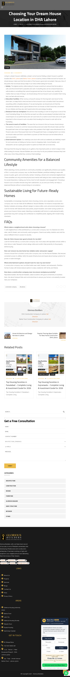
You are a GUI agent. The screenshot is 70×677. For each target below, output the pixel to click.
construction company (11, 287)
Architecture (10, 481)
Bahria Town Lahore (29, 78)
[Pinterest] (61, 286)
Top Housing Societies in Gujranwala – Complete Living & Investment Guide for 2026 (51, 385)
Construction (11, 374)
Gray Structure (11, 506)
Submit (10, 466)
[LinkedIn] (64, 286)
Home (15, 24)
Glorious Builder (12, 501)
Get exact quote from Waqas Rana (55, 665)
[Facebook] (57, 286)
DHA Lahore (16, 78)
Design (8, 491)
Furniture (9, 496)
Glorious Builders (21, 378)
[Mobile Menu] (2, 7)
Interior (9, 511)
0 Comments (17, 73)
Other (7, 68)
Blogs (21, 24)
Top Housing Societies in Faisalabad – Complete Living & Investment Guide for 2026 (18, 385)
